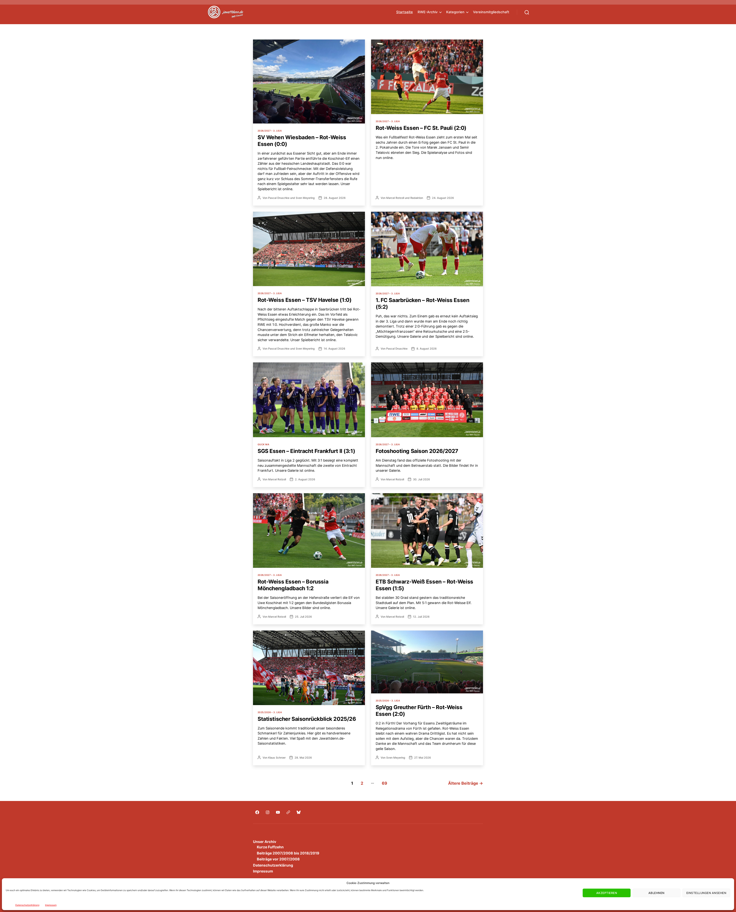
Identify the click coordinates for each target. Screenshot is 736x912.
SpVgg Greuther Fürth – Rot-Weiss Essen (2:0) (419, 710)
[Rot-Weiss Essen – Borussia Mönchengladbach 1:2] (309, 530)
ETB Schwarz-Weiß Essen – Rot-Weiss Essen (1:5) (424, 585)
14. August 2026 (334, 348)
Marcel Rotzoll (395, 197)
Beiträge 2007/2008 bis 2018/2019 (288, 853)
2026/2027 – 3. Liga (270, 130)
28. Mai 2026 (303, 757)
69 (384, 783)
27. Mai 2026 (422, 757)
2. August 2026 (305, 479)
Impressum (51, 905)
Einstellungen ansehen (706, 893)
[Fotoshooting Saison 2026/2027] (427, 399)
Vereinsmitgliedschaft (491, 12)
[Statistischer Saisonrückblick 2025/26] (309, 667)
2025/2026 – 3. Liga (270, 712)
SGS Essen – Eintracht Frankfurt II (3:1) (306, 451)
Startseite (404, 12)
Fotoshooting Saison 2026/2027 (417, 451)
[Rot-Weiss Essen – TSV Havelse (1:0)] (309, 249)
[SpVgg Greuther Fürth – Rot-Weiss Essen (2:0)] (427, 661)
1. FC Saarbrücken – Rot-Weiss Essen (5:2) (422, 303)
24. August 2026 (443, 197)
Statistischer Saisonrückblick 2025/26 (307, 719)
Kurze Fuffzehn (270, 847)
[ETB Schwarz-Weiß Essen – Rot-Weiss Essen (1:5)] (427, 530)
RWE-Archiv (428, 12)
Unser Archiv (264, 842)
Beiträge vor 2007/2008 (278, 859)
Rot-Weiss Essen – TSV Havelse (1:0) (304, 300)
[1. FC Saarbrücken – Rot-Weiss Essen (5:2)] (427, 249)
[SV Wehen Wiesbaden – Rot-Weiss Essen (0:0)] (309, 81)
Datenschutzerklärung (27, 905)
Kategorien (455, 12)
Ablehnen (656, 893)
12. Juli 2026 (421, 616)
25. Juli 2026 (303, 616)
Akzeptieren (606, 893)
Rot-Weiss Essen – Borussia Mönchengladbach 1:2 (293, 585)
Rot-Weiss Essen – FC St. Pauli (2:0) (421, 128)
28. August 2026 (335, 197)
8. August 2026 (426, 348)
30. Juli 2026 (421, 479)
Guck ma (263, 444)
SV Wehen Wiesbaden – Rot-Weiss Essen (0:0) (302, 140)
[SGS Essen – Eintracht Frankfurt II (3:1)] (309, 399)
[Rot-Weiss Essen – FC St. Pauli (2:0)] (427, 77)
